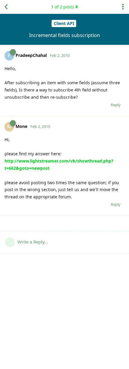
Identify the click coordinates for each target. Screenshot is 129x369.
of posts (62, 7)
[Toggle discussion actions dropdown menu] (123, 7)
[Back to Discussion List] (6, 7)
